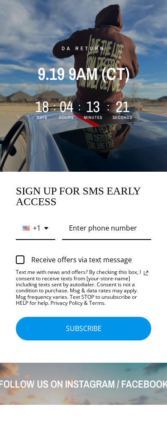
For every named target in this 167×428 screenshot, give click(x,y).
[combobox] (35, 228)
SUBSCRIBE (83, 328)
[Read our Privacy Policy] (146, 273)
